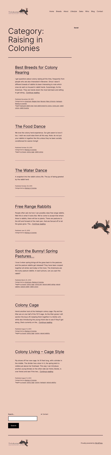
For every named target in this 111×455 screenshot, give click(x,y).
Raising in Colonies (21, 103)
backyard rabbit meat (26, 106)
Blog (93, 11)
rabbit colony (39, 152)
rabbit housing (24, 108)
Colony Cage (27, 305)
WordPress (98, 443)
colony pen (55, 106)
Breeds (59, 11)
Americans (28, 101)
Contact (100, 11)
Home (51, 11)
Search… (11, 414)
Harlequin (59, 101)
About (66, 11)
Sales (81, 11)
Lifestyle (73, 11)
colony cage (30, 152)
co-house (23, 152)
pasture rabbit (25, 286)
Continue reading (32, 93)
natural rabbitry (45, 333)
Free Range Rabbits (33, 206)
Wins (87, 11)
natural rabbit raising (48, 284)
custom (37, 333)
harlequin (43, 382)
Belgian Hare (36, 101)
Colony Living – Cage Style (39, 351)
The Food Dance (30, 126)
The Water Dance (31, 170)
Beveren (43, 101)
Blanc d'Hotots (50, 101)
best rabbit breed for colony (43, 106)
